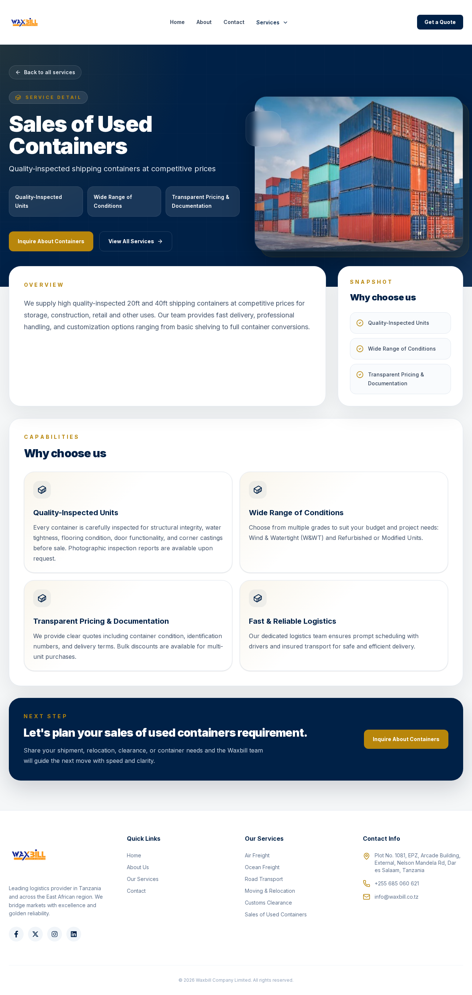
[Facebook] (16, 934)
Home (177, 22)
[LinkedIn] (73, 934)
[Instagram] (54, 934)
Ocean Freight (262, 867)
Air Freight (257, 855)
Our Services (143, 879)
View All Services (131, 241)
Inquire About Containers (51, 241)
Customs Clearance (268, 902)
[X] (35, 934)
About (204, 22)
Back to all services (49, 72)
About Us (138, 867)
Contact (233, 22)
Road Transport (264, 879)
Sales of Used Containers (276, 914)
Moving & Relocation (270, 891)
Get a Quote (440, 22)
